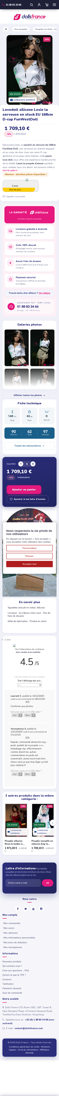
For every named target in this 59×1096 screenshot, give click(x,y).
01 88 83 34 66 (27, 306)
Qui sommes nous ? (12, 966)
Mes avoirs (8, 928)
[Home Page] (6, 29)
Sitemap (29, 1052)
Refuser (29, 556)
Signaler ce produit (15, 196)
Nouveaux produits (11, 961)
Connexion (39, 4)
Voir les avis (15, 189)
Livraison (6, 979)
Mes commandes (11, 923)
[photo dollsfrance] (16, 347)
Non (30, 715)
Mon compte (9, 915)
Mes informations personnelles (19, 937)
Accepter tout (29, 564)
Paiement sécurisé (11, 988)
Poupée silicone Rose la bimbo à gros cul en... (13, 842)
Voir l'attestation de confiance (29, 649)
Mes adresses (10, 932)
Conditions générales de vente (24, 1046)
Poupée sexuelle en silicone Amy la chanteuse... (42, 842)
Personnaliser (29, 548)
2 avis (7, 639)
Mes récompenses (12, 947)
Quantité (11, 463)
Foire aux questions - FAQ (15, 970)
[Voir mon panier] (46, 4)
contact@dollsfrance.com (28, 1028)
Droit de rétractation (28, 1049)
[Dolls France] (29, 17)
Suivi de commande (12, 992)
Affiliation (44, 1049)
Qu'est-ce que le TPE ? (14, 975)
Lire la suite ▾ (10, 170)
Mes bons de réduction (15, 942)
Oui (17, 715)
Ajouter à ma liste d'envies (29, 499)
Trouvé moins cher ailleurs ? (29, 293)
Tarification (8, 983)
